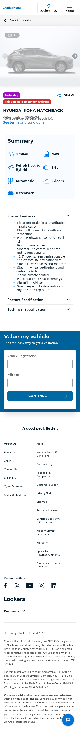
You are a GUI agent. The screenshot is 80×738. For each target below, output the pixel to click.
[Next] (75, 56)
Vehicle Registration (22, 356)
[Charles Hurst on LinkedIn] (53, 585)
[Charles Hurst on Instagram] (41, 585)
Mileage (13, 375)
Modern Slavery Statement (46, 532)
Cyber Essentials (14, 486)
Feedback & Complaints (44, 474)
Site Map (42, 502)
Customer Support (47, 484)
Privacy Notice (45, 493)
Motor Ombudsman (15, 495)
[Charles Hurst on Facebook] (4, 585)
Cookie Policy (44, 464)
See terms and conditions (23, 122)
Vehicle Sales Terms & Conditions (49, 520)
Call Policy (10, 478)
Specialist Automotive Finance (48, 553)
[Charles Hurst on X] (16, 585)
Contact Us (10, 469)
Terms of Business (48, 510)
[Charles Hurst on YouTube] (29, 585)
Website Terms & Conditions (47, 454)
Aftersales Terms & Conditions (48, 564)
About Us (9, 452)
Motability (42, 542)
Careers (9, 461)
